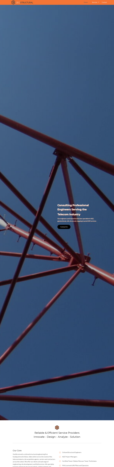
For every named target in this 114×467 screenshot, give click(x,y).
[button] (64, 227)
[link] (87, 2)
